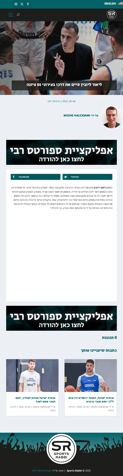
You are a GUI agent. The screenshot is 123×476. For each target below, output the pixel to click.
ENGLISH (110, 4)
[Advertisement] (68, 235)
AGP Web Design (41, 470)
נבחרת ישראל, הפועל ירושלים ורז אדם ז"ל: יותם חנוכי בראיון (91, 400)
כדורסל (56, 101)
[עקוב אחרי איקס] (22, 4)
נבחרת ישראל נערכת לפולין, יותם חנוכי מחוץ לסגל (36, 400)
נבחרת (53, 410)
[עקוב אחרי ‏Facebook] (28, 4)
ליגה (49, 101)
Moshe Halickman (77, 116)
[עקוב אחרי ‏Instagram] (16, 4)
